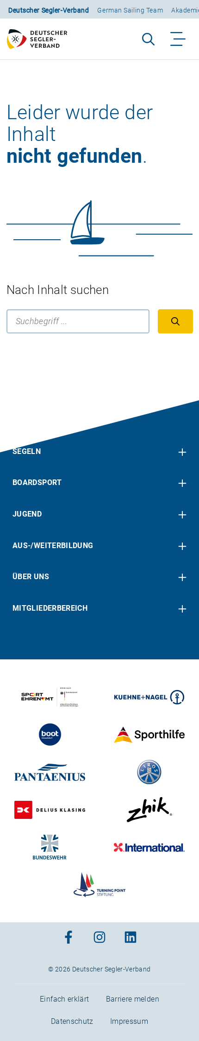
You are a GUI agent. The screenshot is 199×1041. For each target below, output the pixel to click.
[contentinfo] (99, 720)
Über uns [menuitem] (30, 576)
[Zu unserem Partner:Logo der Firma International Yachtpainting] (149, 847)
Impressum (129, 1021)
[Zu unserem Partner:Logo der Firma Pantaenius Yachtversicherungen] (49, 772)
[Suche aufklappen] (148, 39)
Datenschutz (72, 1021)
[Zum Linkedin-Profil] (130, 938)
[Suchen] (175, 321)
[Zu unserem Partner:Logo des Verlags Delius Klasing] (49, 809)
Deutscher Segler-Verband (48, 10)
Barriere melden (132, 999)
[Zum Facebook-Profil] (68, 938)
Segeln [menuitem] (26, 451)
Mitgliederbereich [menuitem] (49, 608)
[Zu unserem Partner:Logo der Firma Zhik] (149, 809)
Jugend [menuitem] (27, 514)
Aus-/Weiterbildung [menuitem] (52, 545)
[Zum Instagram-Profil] (99, 938)
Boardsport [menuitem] (37, 482)
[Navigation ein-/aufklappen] (178, 39)
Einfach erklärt (64, 999)
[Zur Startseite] (41, 39)
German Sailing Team (130, 10)
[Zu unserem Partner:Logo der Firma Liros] (149, 772)
